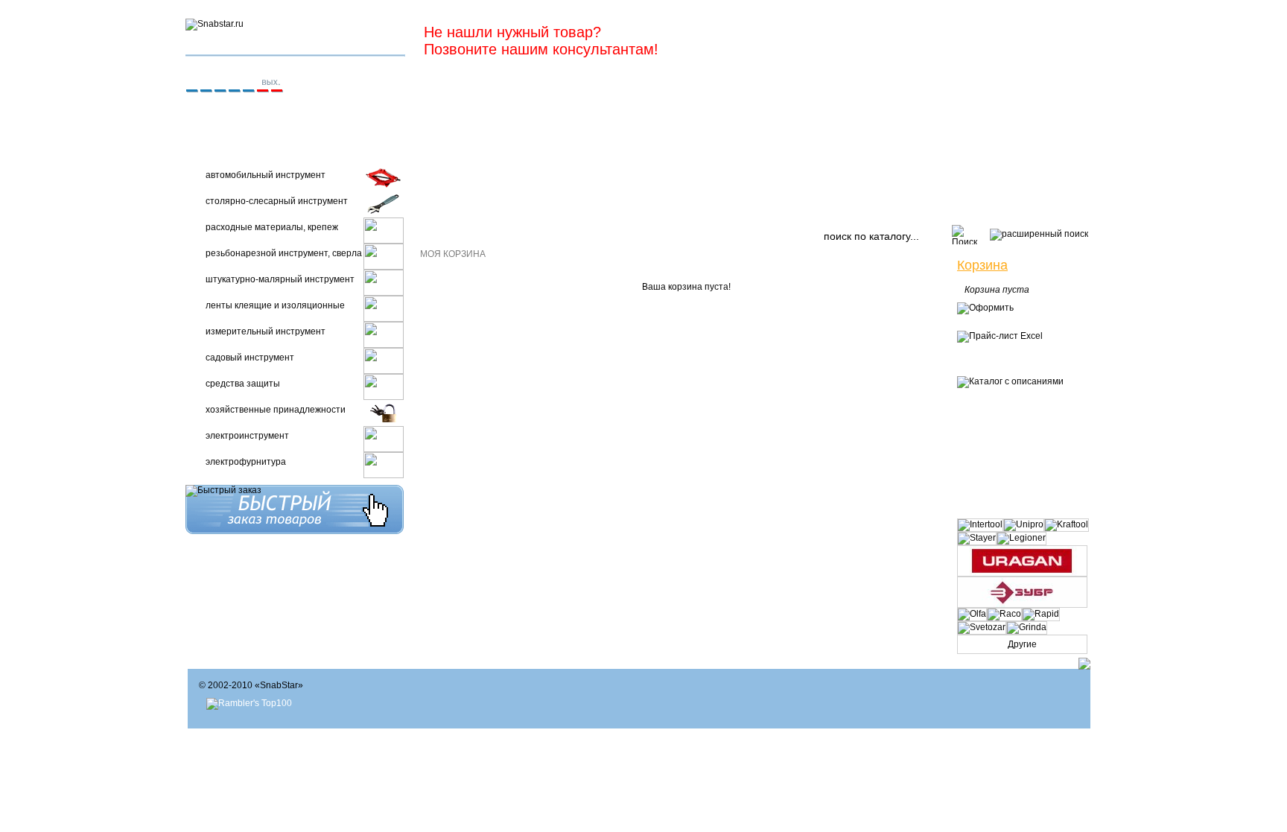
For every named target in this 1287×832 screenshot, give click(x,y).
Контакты (736, 206)
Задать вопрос (818, 206)
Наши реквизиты (533, 206)
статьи (892, 206)
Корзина (982, 265)
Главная (450, 206)
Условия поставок (644, 206)
